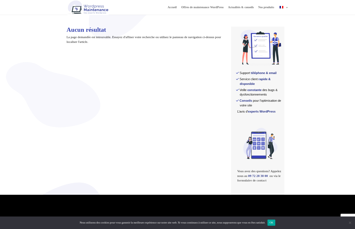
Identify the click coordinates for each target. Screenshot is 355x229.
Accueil (172, 7)
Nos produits (266, 7)
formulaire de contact (251, 180)
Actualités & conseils (241, 7)
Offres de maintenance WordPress (202, 7)
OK (271, 222)
